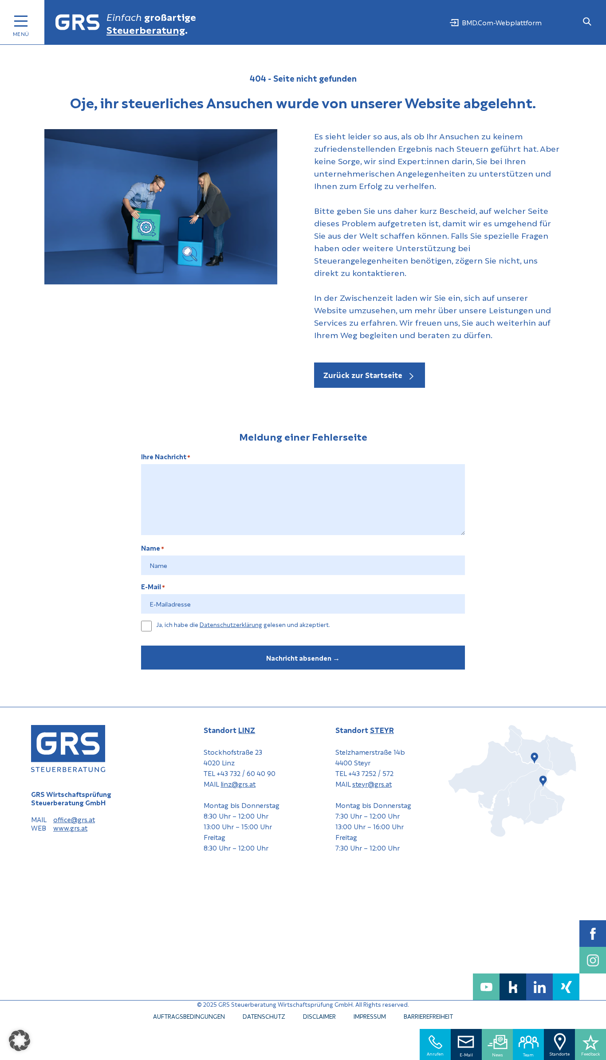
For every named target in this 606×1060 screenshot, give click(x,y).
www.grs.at (70, 828)
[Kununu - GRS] (513, 986)
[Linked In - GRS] (539, 986)
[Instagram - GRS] (592, 960)
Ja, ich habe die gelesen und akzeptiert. (243, 625)
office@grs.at (74, 820)
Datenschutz (264, 1016)
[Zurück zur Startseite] (77, 22)
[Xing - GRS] (566, 986)
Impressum (370, 1016)
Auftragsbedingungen (189, 1016)
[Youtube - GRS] (486, 986)
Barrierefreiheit (428, 1016)
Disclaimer (319, 1016)
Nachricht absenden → (303, 657)
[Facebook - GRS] (592, 933)
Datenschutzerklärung (231, 624)
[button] (19, 1040)
